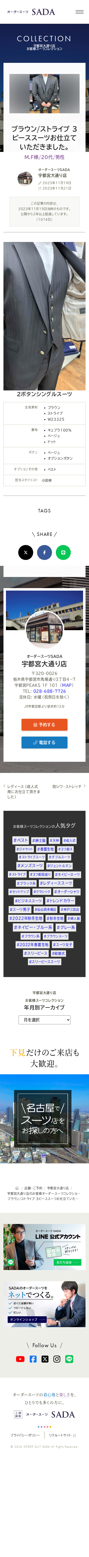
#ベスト (20, 840)
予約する (46, 725)
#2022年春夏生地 (33, 944)
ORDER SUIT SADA (36, 1447)
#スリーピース (36, 953)
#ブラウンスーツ (55, 936)
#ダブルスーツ (59, 857)
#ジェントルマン (59, 865)
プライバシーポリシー (25, 1435)
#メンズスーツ (30, 865)
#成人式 (69, 840)
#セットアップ (19, 891)
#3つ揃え (65, 849)
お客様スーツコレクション (32, 826)
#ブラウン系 (31, 936)
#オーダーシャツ (66, 891)
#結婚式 (58, 953)
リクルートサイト (60, 1435)
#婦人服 (73, 918)
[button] (79, 12)
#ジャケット (24, 849)
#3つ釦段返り (40, 874)
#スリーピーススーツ (44, 961)
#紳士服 (38, 840)
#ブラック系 (26, 883)
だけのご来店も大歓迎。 (44, 1057)
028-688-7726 (50, 691)
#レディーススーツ (56, 883)
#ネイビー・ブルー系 (33, 927)
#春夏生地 (45, 849)
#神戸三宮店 (70, 909)
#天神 (54, 840)
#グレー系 (66, 927)
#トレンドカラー (60, 901)
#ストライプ (17, 874)
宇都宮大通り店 (44, 661)
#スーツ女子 (62, 944)
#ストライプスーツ (31, 857)
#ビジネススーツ (28, 901)
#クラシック (41, 891)
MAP (67, 685)
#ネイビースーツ (67, 874)
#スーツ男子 (20, 909)
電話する (46, 742)
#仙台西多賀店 (46, 909)
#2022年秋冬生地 (26, 918)
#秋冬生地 (54, 918)
